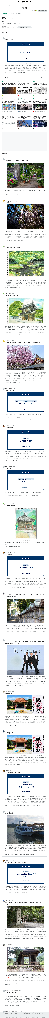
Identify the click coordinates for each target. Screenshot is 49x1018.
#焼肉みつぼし (20, 419)
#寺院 (10, 725)
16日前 (12, 37)
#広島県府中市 (8, 194)
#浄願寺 (12, 938)
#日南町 (18, 240)
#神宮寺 (25, 72)
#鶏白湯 (11, 419)
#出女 (31, 805)
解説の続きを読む (23, 27)
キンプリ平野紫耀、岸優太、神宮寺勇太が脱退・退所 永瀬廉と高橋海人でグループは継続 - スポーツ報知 (9, 85)
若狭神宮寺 (14, 23)
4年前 (12, 900)
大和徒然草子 (7, 900)
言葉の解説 (4, 13)
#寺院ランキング (8, 984)
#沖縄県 (18, 725)
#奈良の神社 (34, 938)
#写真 (6, 240)
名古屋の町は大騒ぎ (8, 425)
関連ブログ (18, 13)
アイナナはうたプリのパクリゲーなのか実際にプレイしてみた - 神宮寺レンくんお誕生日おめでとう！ (9, 101)
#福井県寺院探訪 (8, 983)
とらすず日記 (7, 811)
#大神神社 (20, 938)
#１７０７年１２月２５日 (10, 587)
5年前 (17, 944)
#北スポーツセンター (13, 498)
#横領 (24, 805)
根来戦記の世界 (8, 592)
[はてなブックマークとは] (9, 77)
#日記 (6, 72)
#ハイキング (15, 72)
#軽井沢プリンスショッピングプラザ (22, 380)
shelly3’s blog (7, 37)
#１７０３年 (7, 895)
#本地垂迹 (36, 633)
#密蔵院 (38, 805)
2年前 (14, 388)
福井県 (3, 23)
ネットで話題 (11, 13)
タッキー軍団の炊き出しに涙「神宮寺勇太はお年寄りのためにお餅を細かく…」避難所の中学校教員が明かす (40, 101)
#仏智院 (35, 587)
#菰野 (21, 587)
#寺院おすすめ (40, 983)
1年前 (13, 293)
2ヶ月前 (12, 158)
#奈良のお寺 (40, 938)
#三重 (18, 287)
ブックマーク (5, 81)
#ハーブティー (30, 419)
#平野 (15, 685)
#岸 (18, 685)
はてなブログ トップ (6, 5)
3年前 (14, 552)
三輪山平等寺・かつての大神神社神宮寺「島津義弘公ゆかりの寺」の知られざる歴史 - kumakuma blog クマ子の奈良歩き (24, 118)
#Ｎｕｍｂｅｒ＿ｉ (9, 685)
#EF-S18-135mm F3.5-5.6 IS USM (12, 382)
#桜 (31, 380)
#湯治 (24, 587)
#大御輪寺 (7, 938)
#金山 (14, 419)
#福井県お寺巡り (16, 983)
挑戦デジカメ (7, 158)
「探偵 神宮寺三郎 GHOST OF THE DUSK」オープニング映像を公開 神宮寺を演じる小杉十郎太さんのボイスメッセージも (24, 101)
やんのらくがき (8, 293)
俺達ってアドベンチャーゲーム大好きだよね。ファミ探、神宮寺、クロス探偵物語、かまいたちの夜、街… (9, 118)
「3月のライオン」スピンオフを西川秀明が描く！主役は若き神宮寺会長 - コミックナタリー (40, 85)
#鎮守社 (19, 633)
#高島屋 (25, 419)
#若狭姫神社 (16, 854)
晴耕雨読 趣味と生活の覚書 (11, 990)
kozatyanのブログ (8, 388)
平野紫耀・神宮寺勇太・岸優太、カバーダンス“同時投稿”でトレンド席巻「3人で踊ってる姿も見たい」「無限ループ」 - (40, 118)
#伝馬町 (17, 805)
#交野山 (10, 72)
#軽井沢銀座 (7, 380)
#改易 (18, 587)
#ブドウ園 (20, 72)
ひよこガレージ (8, 340)
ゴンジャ (6, 639)
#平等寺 (16, 938)
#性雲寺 (31, 587)
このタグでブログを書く (42, 10)
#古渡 (42, 587)
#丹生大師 (11, 287)
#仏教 (6, 633)
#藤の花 (10, 240)
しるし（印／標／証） (9, 730)
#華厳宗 (28, 633)
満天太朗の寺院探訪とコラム (10, 944)
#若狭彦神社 (22, 854)
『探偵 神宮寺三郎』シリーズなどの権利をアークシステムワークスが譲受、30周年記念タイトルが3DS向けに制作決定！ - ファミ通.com (24, 85)
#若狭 (9, 854)
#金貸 (21, 805)
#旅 (6, 854)
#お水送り (34, 983)
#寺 (21, 546)
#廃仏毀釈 (29, 938)
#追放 (39, 587)
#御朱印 (7, 725)
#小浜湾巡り (32, 854)
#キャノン (35, 380)
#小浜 (12, 854)
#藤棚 (22, 240)
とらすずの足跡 (8, 691)
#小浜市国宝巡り (24, 983)
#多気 (15, 287)
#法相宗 (32, 633)
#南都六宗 (24, 633)
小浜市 (6, 23)
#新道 (16, 460)
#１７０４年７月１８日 (10, 805)
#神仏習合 (11, 633)
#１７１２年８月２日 (9, 460)
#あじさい (18, 194)
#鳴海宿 (27, 805)
